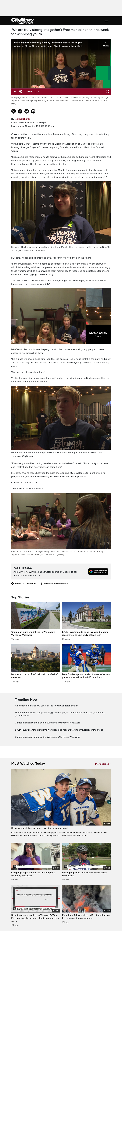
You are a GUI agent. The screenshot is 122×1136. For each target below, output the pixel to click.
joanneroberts (22, 118)
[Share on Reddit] (26, 111)
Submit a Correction (25, 583)
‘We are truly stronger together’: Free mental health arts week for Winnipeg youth (60, 32)
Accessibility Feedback (55, 583)
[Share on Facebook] (20, 111)
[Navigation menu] (107, 20)
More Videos (102, 763)
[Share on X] (13, 111)
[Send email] (33, 111)
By (20, 118)
